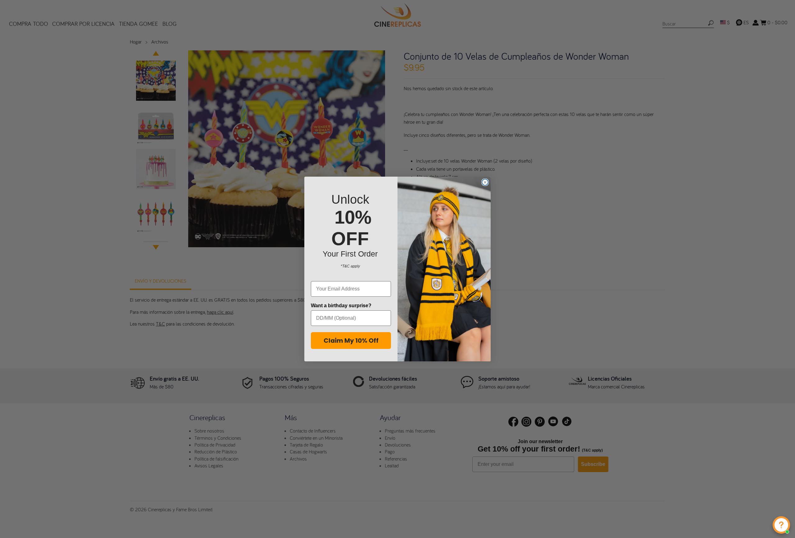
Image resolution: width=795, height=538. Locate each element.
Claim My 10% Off (351, 340)
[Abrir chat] (781, 525)
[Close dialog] (485, 182)
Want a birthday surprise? (341, 305)
